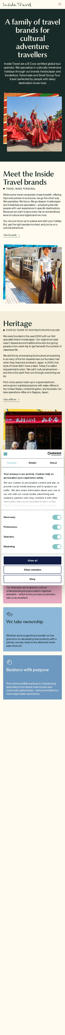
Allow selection (32, 569)
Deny (32, 579)
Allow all (32, 560)
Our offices (9, 399)
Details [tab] (32, 462)
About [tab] (53, 462)
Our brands (10, 234)
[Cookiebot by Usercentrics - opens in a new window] (47, 454)
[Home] (28, 4)
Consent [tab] (11, 462)
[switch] (56, 527)
